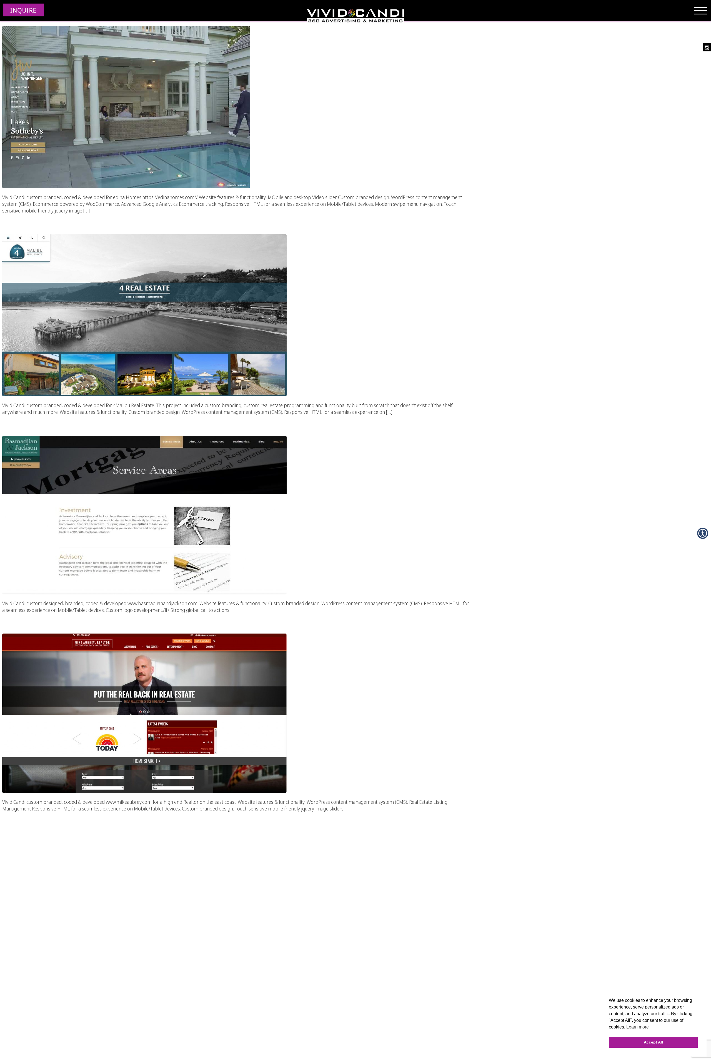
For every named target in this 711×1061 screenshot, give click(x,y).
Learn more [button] (637, 1027)
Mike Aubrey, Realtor (161, 619)
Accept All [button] (653, 1042)
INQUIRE (23, 10)
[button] (126, 107)
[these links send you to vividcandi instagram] (707, 47)
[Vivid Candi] (355, 16)
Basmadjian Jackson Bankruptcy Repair (160, 421)
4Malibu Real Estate (160, 220)
